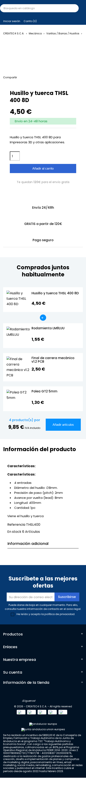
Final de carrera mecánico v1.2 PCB (53, 360)
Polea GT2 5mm (44, 391)
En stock (14, 531)
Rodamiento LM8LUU (48, 328)
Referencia (16, 524)
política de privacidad (59, 614)
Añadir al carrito (43, 168)
